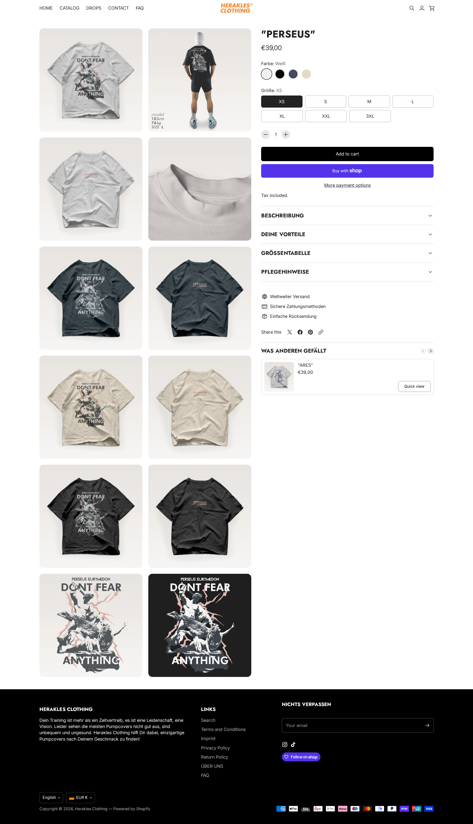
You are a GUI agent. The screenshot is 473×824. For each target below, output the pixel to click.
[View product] (279, 377)
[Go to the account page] (422, 8)
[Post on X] (289, 332)
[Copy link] (320, 332)
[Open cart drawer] (432, 8)
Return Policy (214, 757)
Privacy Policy (215, 747)
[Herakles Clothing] (236, 8)
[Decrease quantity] (265, 134)
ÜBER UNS (212, 766)
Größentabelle (285, 253)
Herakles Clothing (91, 808)
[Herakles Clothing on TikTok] (293, 744)
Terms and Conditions (223, 729)
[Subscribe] (427, 725)
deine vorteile (283, 234)
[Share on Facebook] (300, 332)
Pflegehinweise (285, 272)
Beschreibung (282, 215)
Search (208, 720)
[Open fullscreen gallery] (133, 122)
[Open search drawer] (412, 8)
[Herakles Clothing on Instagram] (285, 744)
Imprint (208, 738)
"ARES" (305, 365)
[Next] (431, 351)
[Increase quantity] (285, 134)
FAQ (205, 775)
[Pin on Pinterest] (310, 332)
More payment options (347, 185)
